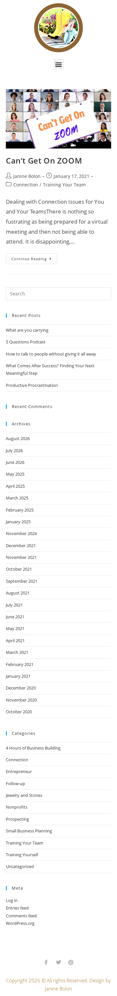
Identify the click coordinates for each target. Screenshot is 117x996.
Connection (25, 185)
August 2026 (18, 438)
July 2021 (14, 605)
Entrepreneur (19, 771)
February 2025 (19, 510)
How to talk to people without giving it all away (51, 354)
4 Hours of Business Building (33, 748)
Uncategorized (20, 866)
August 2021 (18, 593)
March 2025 (17, 498)
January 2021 (18, 676)
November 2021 (21, 557)
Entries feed (17, 908)
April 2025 (15, 486)
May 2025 (15, 474)
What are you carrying (27, 330)
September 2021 (21, 581)
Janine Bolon (27, 176)
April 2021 (15, 640)
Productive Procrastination (32, 385)
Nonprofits (16, 807)
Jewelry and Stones (24, 795)
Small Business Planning (29, 831)
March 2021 (17, 652)
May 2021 (15, 628)
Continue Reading (34, 257)
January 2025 (18, 522)
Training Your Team (64, 185)
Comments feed (21, 916)
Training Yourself (22, 855)
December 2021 (21, 545)
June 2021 (15, 617)
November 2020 (21, 700)
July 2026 (14, 450)
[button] (58, 64)
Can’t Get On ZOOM (44, 160)
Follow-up (15, 783)
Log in (12, 900)
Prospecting (17, 819)
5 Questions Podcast (26, 342)
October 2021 (19, 569)
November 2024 (21, 533)
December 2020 (21, 688)
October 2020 (19, 712)
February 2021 (19, 664)
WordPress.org (20, 923)
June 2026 (15, 462)
